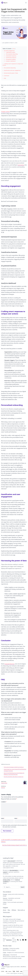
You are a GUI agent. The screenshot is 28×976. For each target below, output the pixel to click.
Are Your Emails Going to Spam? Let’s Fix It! (13, 845)
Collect (5, 902)
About (4, 910)
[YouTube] (25, 940)
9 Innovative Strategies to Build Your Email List (14, 767)
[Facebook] (23, 940)
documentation (14, 870)
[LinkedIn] (20, 940)
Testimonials (6, 912)
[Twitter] (18, 940)
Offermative (6, 955)
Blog (9, 910)
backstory (9, 940)
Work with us (21, 910)
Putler (4, 952)
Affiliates (14, 910)
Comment (4, 802)
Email (16, 818)
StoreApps (6, 948)
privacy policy (6, 880)
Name (3, 818)
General (3, 787)
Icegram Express (9, 664)
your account (11, 861)
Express (5, 898)
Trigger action (5, 111)
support (5, 872)
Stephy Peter (4, 783)
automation (21, 165)
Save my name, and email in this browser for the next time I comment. (15, 826)
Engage (5, 894)
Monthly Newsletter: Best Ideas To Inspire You (13, 776)
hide (14, 48)
